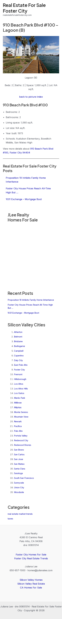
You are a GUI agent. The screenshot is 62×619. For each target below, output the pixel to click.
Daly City (18, 360)
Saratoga (18, 473)
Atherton (18, 332)
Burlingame (19, 346)
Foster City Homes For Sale (31, 554)
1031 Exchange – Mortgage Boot (23, 313)
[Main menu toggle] (56, 9)
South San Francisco (24, 478)
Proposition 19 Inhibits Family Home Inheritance (31, 300)
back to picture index (31, 96)
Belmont (18, 336)
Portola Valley (20, 435)
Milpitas (17, 407)
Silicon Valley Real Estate (31, 583)
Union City (19, 487)
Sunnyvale (19, 483)
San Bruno (19, 449)
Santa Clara (19, 468)
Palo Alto (18, 431)
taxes (10, 518)
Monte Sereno (21, 412)
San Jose (18, 459)
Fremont (18, 374)
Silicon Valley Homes (31, 579)
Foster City (19, 369)
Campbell (18, 351)
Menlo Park (19, 398)
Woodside (19, 492)
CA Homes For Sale (31, 587)
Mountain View (21, 416)
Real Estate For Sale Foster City (24, 7)
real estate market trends (20, 514)
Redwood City (21, 440)
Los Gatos (19, 393)
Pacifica (18, 426)
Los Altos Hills (21, 388)
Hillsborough (20, 379)
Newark (18, 421)
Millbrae (18, 402)
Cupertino (19, 355)
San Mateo (19, 464)
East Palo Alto (21, 365)
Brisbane (18, 341)
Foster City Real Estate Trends (31, 558)
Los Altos (18, 384)
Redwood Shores (22, 445)
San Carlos (19, 454)
